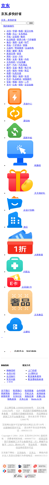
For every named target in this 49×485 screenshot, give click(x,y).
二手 (26, 82)
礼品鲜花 (17, 79)
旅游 (21, 76)
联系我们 (17, 390)
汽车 (15, 65)
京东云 (32, 453)
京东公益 (23, 399)
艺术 (9, 79)
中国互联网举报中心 (9, 471)
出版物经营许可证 (12, 427)
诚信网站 (40, 466)
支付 (9, 85)
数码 (23, 37)
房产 (9, 65)
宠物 (25, 45)
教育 (21, 68)
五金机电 (29, 48)
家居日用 (11, 53)
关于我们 (5, 390)
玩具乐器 (17, 73)
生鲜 (21, 42)
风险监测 (29, 396)
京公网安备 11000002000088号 (19, 408)
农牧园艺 (27, 79)
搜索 (30, 23)
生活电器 (11, 39)
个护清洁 (17, 45)
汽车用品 (23, 65)
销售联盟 (5, 396)
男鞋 (9, 56)
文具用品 (23, 34)
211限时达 (33, 373)
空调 (15, 31)
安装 (9, 82)
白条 (15, 85)
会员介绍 (11, 373)
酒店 (15, 76)
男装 (9, 59)
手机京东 (29, 393)
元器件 (10, 48)
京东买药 (11, 62)
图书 (9, 68)
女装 (15, 59)
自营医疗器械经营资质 (22, 413)
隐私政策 (11, 399)
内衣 (26, 59)
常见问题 (11, 379)
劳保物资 (19, 48)
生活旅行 (11, 376)
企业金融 (28, 85)
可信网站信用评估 (9, 466)
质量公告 (41, 396)
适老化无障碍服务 (18, 476)
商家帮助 (5, 393)
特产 (26, 42)
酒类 (15, 42)
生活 (26, 76)
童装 (21, 59)
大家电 (10, 382)
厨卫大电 (28, 31)
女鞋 (9, 70)
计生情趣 (21, 62)
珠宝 (26, 70)
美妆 (9, 45)
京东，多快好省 (8, 20)
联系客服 (29, 390)
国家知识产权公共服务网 (30, 476)
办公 (15, 34)
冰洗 (9, 31)
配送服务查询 (34, 376)
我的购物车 (8, 26)
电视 (21, 31)
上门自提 (32, 370)
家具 (21, 51)
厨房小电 (21, 39)
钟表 (21, 70)
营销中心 (17, 393)
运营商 (16, 37)
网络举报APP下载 (25, 471)
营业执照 (33, 444)
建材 (15, 51)
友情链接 (41, 393)
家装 (9, 51)
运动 (15, 56)
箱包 (15, 70)
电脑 (9, 34)
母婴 (9, 73)
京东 (5, 5)
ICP (18, 411)
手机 (9, 37)
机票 (9, 76)
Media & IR (36, 399)
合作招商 (41, 390)
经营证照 (43, 439)
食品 (9, 42)
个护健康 (31, 39)
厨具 (19, 53)
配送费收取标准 (35, 379)
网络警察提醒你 (25, 466)
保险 (21, 85)
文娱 (15, 68)
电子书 (27, 68)
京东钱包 (21, 453)
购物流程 (11, 370)
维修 (15, 82)
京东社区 (17, 396)
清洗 (21, 82)
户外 (21, 56)
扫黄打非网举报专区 (40, 471)
